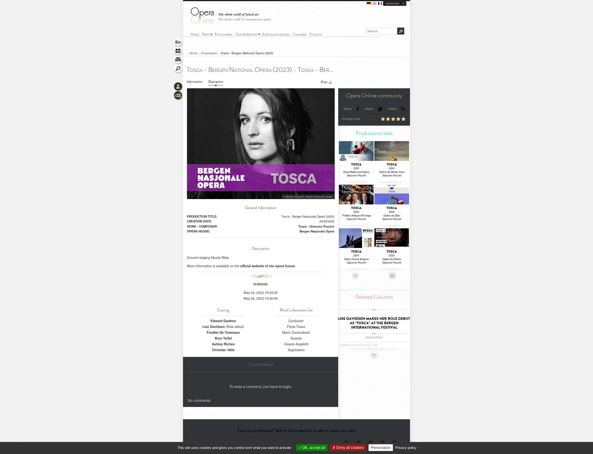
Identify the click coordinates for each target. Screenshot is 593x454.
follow (392, 109)
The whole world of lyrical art (238, 14)
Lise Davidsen (213, 326)
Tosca (302, 226)
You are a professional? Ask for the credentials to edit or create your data (296, 430)
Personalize (381, 448)
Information (194, 81)
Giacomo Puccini (321, 226)
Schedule (178, 51)
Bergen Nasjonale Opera (317, 231)
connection (392, 3)
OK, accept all (313, 448)
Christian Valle (223, 349)
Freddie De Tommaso (223, 332)
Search (178, 69)
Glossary (178, 60)
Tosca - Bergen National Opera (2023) (246, 53)
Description (215, 81)
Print (324, 82)
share (348, 109)
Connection (178, 87)
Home (193, 53)
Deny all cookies (349, 448)
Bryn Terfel (223, 338)
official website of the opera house (267, 266)
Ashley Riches (223, 344)
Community (178, 95)
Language (178, 42)
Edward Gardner (223, 320)
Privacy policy (405, 448)
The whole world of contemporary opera (244, 19)
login (287, 387)
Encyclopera (209, 53)
